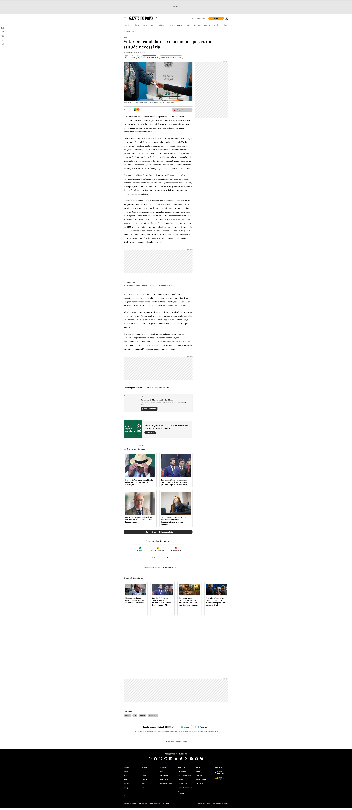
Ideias (188, 25)
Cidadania (207, 25)
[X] (160, 758)
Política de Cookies (154, 803)
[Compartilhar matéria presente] (2, 36)
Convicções (145, 780)
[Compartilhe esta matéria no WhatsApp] (2, 28)
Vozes (145, 25)
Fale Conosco (200, 784)
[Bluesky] (201, 758)
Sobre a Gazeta (182, 771)
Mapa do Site (165, 803)
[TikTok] (181, 758)
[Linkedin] (170, 758)
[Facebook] (155, 758)
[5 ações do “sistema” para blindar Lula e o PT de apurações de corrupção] (140, 465)
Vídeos (225, 25)
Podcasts (126, 792)
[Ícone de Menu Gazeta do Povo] (125, 18)
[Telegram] (191, 758)
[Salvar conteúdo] (138, 57)
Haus (161, 771)
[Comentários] (126, 57)
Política (171, 25)
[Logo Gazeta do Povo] (141, 18)
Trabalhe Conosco (183, 784)
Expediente (181, 780)
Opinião (144, 776)
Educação (126, 788)
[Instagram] (165, 758)
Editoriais (161, 25)
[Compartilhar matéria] (133, 57)
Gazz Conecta (164, 780)
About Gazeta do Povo (184, 776)
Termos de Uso (143, 803)
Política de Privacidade (130, 803)
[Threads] (186, 758)
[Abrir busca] (156, 18)
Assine (198, 771)
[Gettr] (196, 758)
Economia (197, 25)
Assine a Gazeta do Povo (185, 788)
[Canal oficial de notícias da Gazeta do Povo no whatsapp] (150, 758)
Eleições (179, 25)
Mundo (216, 25)
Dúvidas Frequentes (201, 780)
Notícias (127, 25)
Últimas (136, 25)
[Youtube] (176, 758)
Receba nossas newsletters (182, 792)
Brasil (125, 776)
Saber (152, 25)
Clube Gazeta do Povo (166, 784)
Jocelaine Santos (141, 446)
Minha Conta (199, 776)
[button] (158, 568)
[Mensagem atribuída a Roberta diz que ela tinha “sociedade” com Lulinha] (135, 589)
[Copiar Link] (2, 32)
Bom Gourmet (164, 776)
